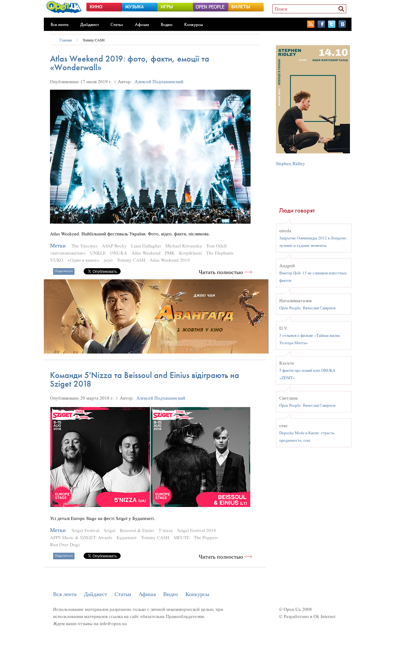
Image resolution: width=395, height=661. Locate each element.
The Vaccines (85, 246)
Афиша (142, 24)
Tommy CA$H (94, 39)
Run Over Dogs (65, 544)
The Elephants (220, 253)
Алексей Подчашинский (159, 81)
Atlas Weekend (145, 253)
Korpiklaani (190, 253)
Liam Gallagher (146, 246)
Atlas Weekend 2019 (170, 260)
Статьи (116, 24)
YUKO (56, 260)
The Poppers (206, 537)
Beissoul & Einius (137, 530)
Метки (58, 245)
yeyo (108, 260)
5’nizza (166, 530)
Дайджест (89, 24)
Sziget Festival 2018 (196, 530)
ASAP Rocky (114, 246)
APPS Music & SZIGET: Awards (81, 537)
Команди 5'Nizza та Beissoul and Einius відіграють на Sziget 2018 (144, 379)
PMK (170, 253)
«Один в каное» (83, 260)
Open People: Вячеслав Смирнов (307, 308)
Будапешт (127, 537)
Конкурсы (193, 24)
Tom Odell (216, 246)
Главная (66, 39)
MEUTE (181, 537)
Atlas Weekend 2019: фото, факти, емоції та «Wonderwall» (129, 63)
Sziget (109, 530)
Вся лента (60, 24)
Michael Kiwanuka (183, 246)
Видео (167, 24)
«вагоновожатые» (68, 253)
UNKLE (98, 253)
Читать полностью (221, 272)
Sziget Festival (85, 530)
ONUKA (118, 253)
